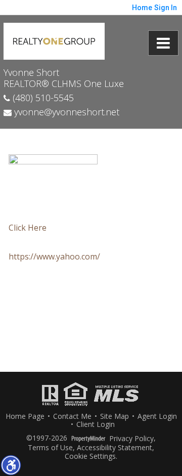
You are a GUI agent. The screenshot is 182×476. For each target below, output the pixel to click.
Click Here (28, 227)
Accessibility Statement (114, 448)
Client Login (95, 424)
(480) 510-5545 (42, 98)
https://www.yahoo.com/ (54, 256)
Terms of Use (50, 448)
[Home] (54, 40)
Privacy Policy (131, 439)
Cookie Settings (90, 456)
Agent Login (157, 416)
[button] (11, 465)
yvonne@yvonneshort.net (65, 112)
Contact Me (72, 416)
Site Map (114, 416)
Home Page (25, 416)
